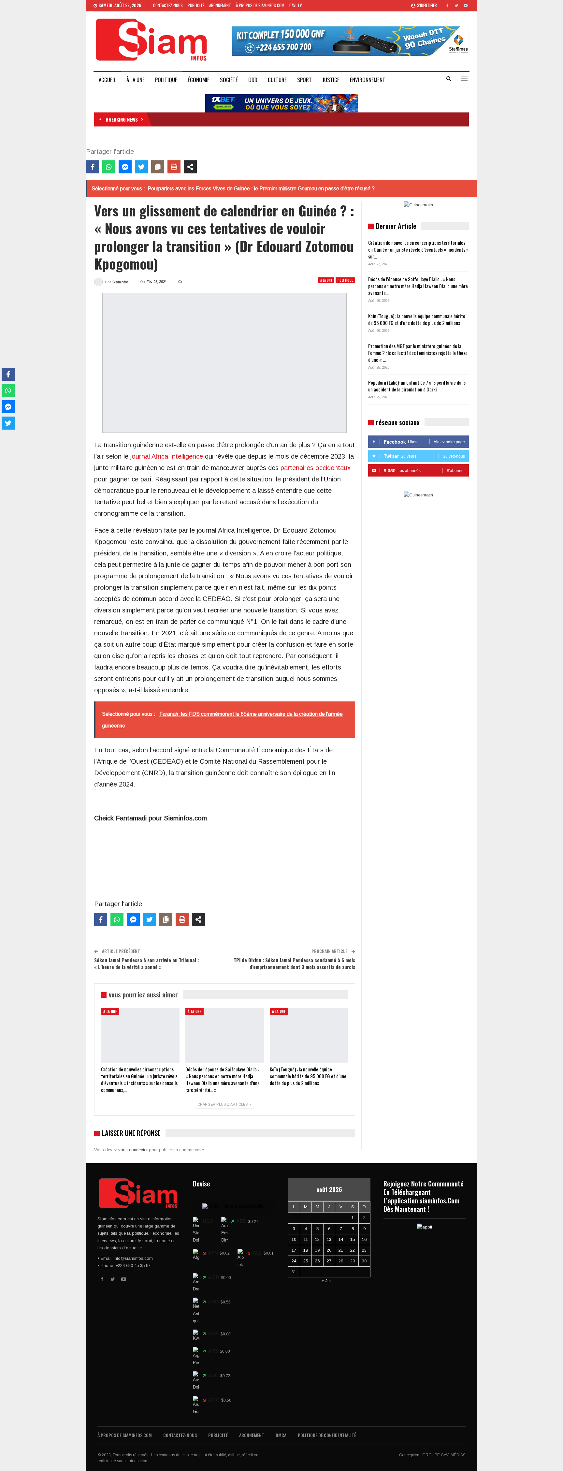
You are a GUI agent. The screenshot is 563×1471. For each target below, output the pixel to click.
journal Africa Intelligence (166, 456)
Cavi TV (295, 5)
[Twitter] (141, 166)
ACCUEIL (107, 80)
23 (364, 1250)
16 (364, 1239)
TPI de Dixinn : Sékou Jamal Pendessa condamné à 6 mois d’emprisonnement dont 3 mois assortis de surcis (294, 963)
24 (294, 1260)
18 (305, 1250)
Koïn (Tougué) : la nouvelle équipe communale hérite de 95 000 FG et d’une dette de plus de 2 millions (416, 319)
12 (317, 1239)
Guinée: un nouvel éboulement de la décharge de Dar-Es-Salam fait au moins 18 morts (235, 119)
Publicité (196, 5)
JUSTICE (330, 80)
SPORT (304, 80)
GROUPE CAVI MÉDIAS (444, 1455)
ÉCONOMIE (198, 80)
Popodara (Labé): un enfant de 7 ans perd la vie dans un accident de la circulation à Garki (417, 386)
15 (352, 1239)
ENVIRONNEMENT (367, 80)
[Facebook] (92, 166)
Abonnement (220, 5)
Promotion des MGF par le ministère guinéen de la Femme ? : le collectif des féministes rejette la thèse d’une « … (418, 352)
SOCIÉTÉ (229, 80)
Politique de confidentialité (327, 1435)
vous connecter (133, 1149)
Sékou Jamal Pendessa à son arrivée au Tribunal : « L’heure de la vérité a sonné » (146, 963)
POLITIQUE (166, 80)
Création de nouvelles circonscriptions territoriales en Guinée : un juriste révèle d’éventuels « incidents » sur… (418, 249)
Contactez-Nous (168, 5)
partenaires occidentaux (316, 467)
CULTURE (277, 80)
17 (294, 1250)
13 (329, 1239)
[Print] (173, 166)
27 (329, 1260)
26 (317, 1260)
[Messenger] (125, 166)
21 (341, 1250)
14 (341, 1239)
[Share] (190, 166)
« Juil (326, 1280)
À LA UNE (135, 80)
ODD (252, 80)
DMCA (281, 1435)
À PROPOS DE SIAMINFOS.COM (260, 5)
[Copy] (157, 166)
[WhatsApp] (108, 166)
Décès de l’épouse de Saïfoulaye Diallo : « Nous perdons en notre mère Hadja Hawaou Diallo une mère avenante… (418, 285)
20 (329, 1250)
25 (305, 1260)
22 (352, 1250)
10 (294, 1239)
